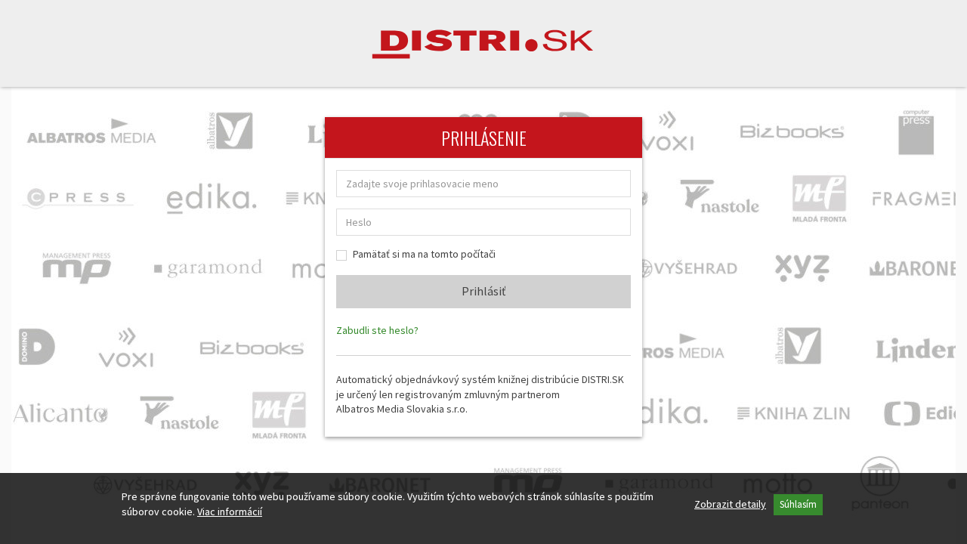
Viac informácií (229, 511)
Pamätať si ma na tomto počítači (424, 254)
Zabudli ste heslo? (377, 330)
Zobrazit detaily (730, 504)
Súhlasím (798, 504)
